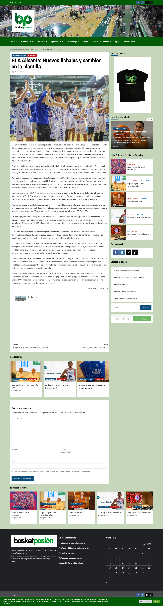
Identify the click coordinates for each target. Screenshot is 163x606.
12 (123, 563)
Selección (104, 41)
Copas (116, 41)
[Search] (151, 41)
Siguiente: (95, 346)
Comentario (17, 419)
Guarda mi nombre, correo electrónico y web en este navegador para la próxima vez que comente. (52, 471)
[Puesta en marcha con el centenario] (118, 166)
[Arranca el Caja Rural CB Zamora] (93, 371)
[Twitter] (147, 2)
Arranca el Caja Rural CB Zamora (92, 385)
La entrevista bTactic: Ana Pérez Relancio (130, 131)
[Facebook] (138, 2)
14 (136, 563)
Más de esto (129, 41)
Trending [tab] (139, 155)
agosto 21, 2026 (85, 388)
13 (129, 563)
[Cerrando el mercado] (118, 199)
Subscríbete (142, 319)
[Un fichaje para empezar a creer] (60, 371)
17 (110, 568)
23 (149, 568)
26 (123, 572)
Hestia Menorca (50, 379)
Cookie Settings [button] (145, 601)
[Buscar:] (126, 307)
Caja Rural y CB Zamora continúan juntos (135, 184)
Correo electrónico (66, 450)
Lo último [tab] (117, 155)
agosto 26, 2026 (17, 391)
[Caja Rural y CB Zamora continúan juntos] (26, 371)
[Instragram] (142, 2)
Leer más (115, 146)
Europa (85, 41)
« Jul (108, 582)
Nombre (15, 449)
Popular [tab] (128, 155)
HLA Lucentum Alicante (19, 55)
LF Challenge (71, 41)
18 (116, 568)
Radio (95, 41)
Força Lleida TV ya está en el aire (138, 234)
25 (116, 572)
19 (123, 568)
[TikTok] (151, 2)
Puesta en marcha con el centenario (126, 270)
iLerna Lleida (134, 231)
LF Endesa (40, 41)
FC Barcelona (131, 164)
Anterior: (30, 346)
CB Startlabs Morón (133, 198)
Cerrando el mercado (134, 201)
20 (129, 568)
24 (110, 572)
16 (149, 563)
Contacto (13, 595)
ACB (13, 41)
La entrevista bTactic (120, 128)
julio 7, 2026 (118, 135)
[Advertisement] (60, 322)
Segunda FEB (55, 41)
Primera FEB (25, 41)
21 (136, 568)
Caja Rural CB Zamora (19, 379)
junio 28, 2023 (17, 72)
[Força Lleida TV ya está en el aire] (118, 232)
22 (142, 568)
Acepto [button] (156, 601)
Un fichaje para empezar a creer (58, 385)
